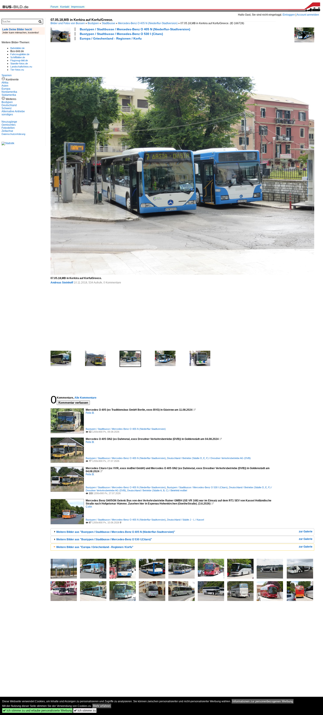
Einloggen (289, 14)
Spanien (7, 75)
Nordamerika (9, 91)
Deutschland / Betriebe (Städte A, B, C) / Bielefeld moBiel (157, 490)
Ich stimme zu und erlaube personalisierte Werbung (37, 710)
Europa (6, 88)
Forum (54, 6)
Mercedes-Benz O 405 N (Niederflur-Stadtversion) (148, 23)
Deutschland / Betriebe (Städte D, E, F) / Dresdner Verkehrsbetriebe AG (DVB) (209, 458)
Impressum (77, 6)
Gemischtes (9, 124)
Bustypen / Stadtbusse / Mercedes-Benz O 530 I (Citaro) (121, 34)
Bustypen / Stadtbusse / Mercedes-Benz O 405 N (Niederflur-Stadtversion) (135, 29)
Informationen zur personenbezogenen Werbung (262, 701)
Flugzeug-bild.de (19, 60)
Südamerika (9, 94)
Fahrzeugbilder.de (19, 54)
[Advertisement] (130, 58)
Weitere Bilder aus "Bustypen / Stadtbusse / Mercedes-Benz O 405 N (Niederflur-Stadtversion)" (115, 532)
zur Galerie (305, 531)
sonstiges (7, 114)
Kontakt (64, 6)
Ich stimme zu (85, 710)
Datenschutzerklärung (13, 134)
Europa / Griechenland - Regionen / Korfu (111, 38)
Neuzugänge (9, 121)
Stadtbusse (108, 23)
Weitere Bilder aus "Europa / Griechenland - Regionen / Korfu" (94, 547)
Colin (89, 506)
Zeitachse (7, 130)
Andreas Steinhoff (62, 282)
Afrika (5, 82)
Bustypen (93, 23)
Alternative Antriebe (13, 111)
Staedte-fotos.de (19, 63)
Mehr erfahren (102, 706)
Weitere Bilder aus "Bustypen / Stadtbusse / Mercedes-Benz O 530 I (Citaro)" (104, 539)
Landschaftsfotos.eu (21, 66)
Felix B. (90, 412)
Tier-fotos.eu (17, 69)
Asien (5, 85)
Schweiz (7, 108)
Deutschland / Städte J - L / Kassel (185, 519)
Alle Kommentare (85, 397)
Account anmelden (308, 14)
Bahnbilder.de (17, 48)
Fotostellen (8, 127)
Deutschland (9, 105)
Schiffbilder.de (17, 57)
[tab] (182, 531)
